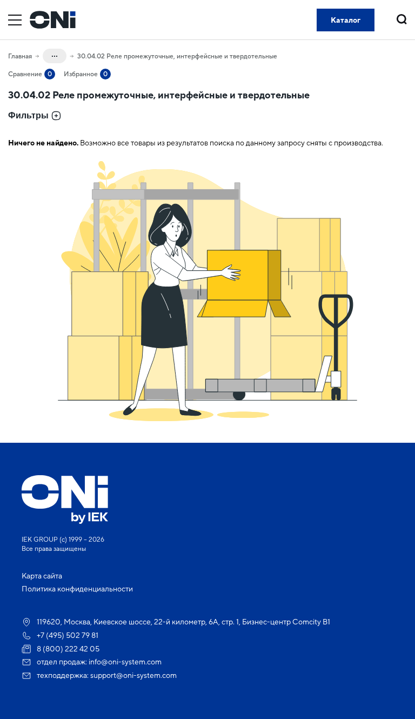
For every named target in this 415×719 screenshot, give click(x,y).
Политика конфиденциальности (77, 588)
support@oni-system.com (133, 675)
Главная (20, 56)
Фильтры (28, 115)
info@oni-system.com (125, 661)
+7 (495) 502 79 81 (67, 635)
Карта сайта (42, 575)
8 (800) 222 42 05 (68, 648)
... (54, 54)
